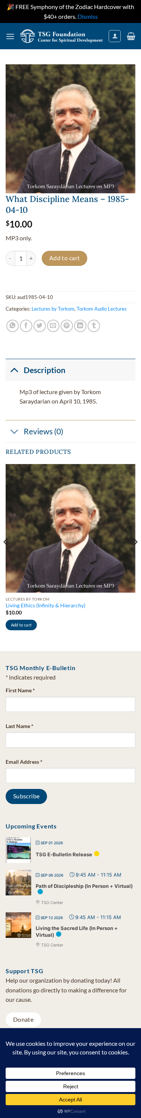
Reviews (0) (43, 431)
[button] (10, 36)
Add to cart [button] (21, 624)
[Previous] (6, 556)
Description (44, 370)
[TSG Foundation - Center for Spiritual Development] (61, 36)
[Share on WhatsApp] (12, 326)
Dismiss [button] (87, 16)
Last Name (19, 726)
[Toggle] (14, 369)
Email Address (24, 761)
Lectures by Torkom (53, 309)
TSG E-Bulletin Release (64, 854)
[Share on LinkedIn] (80, 326)
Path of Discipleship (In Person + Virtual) (84, 886)
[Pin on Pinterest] (67, 326)
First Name (20, 690)
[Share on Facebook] (26, 326)
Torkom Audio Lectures (102, 309)
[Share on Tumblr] (94, 326)
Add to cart (64, 258)
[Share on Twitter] (39, 326)
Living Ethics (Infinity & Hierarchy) (45, 605)
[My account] (115, 36)
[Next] (134, 556)
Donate (23, 1019)
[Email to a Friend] (53, 326)
